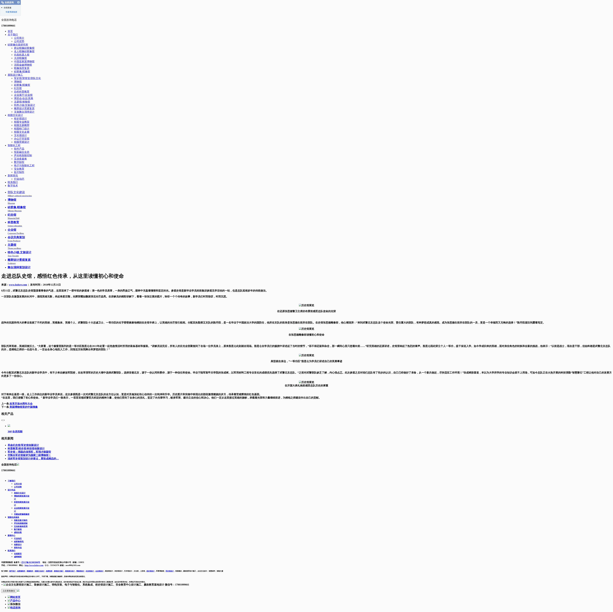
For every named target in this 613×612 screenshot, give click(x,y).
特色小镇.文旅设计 (19, 254)
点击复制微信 (9, 591)
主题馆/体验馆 (22, 101)
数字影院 (19, 162)
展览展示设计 (70, 571)
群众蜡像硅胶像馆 (24, 48)
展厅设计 (12, 571)
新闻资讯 (13, 175)
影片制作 (19, 172)
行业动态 (19, 179)
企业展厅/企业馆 (23, 95)
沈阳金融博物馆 (23, 64)
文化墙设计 (20, 135)
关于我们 (13, 34)
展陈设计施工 (15, 75)
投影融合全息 (21, 152)
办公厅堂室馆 (21, 138)
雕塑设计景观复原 (24, 108)
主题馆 (14, 246)
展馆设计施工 (59, 571)
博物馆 (18, 81)
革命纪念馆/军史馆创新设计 (23, 445)
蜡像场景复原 (21, 68)
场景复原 (49, 571)
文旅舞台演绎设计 (24, 111)
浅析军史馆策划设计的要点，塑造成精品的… (33, 458)
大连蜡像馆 (20, 58)
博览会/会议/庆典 (23, 98)
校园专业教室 (21, 121)
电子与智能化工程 (24, 165)
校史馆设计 (20, 118)
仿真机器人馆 (21, 54)
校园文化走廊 (21, 132)
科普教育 (15, 224)
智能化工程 (14, 145)
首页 (10, 31)
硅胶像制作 (21, 571)
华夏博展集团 (11, 12)
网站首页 (15, 597)
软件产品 (19, 148)
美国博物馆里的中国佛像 (23, 407)
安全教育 (19, 168)
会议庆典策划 (16, 239)
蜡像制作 (30, 571)
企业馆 (16, 231)
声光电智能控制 (23, 155)
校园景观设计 (21, 142)
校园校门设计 (21, 128)
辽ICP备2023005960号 (30, 562)
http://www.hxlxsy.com (34, 565)
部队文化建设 (20, 194)
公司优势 (19, 41)
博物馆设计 (80, 571)
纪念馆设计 (90, 571)
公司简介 (19, 38)
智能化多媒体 (13, 517)
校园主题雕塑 (21, 125)
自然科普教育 (21, 91)
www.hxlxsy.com (18, 284)
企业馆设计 (99, 571)
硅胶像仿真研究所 (18, 44)
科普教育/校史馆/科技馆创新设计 (26, 448)
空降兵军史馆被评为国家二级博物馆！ (29, 455)
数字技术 (13, 185)
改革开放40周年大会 (21, 403)
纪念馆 (18, 88)
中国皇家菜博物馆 (24, 61)
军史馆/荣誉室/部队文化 (27, 78)
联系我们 (13, 182)
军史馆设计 (170, 571)
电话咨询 (15, 607)
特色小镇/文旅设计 (24, 105)
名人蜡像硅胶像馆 (24, 51)
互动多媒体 (20, 158)
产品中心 (15, 600)
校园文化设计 (15, 115)
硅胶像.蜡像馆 (22, 71)
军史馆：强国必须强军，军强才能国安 (29, 451)
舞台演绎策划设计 (19, 267)
